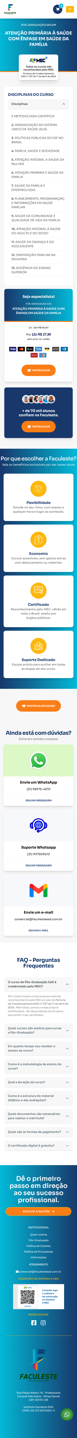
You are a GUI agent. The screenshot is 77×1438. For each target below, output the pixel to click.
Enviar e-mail (39, 930)
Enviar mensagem (39, 800)
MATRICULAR (41, 370)
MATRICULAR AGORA (41, 706)
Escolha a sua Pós (36, 1211)
